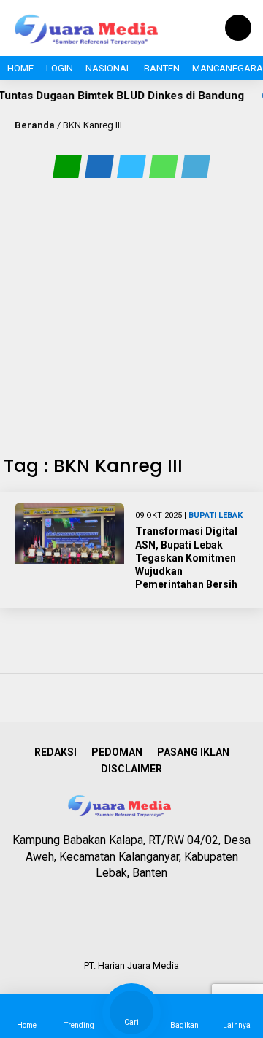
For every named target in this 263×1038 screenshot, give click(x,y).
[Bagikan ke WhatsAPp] (165, 166)
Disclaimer (131, 769)
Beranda (35, 125)
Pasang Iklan (193, 752)
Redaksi (55, 752)
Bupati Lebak (215, 515)
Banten (162, 68)
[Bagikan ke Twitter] (133, 166)
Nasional (108, 68)
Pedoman (116, 752)
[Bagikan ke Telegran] (195, 166)
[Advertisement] (131, 316)
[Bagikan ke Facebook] (101, 166)
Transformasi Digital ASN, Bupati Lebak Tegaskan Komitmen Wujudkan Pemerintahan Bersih (186, 557)
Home (20, 68)
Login (59, 68)
